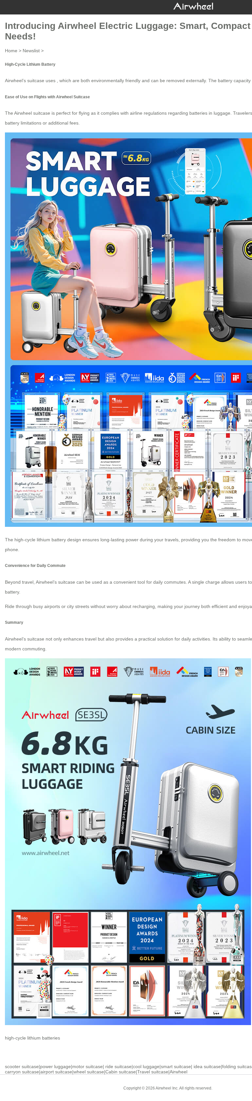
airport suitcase (56, 1071)
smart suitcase (176, 1066)
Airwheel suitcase (32, 113)
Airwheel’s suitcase (55, 582)
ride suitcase (118, 1066)
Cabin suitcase (120, 1071)
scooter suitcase (22, 1066)
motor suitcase (87, 1066)
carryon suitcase (22, 1071)
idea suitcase (207, 1066)
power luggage (55, 1066)
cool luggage (146, 1066)
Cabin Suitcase (230, 1087)
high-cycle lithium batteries (32, 1038)
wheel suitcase (89, 1071)
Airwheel (178, 1071)
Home (11, 50)
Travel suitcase (152, 1071)
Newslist (31, 50)
